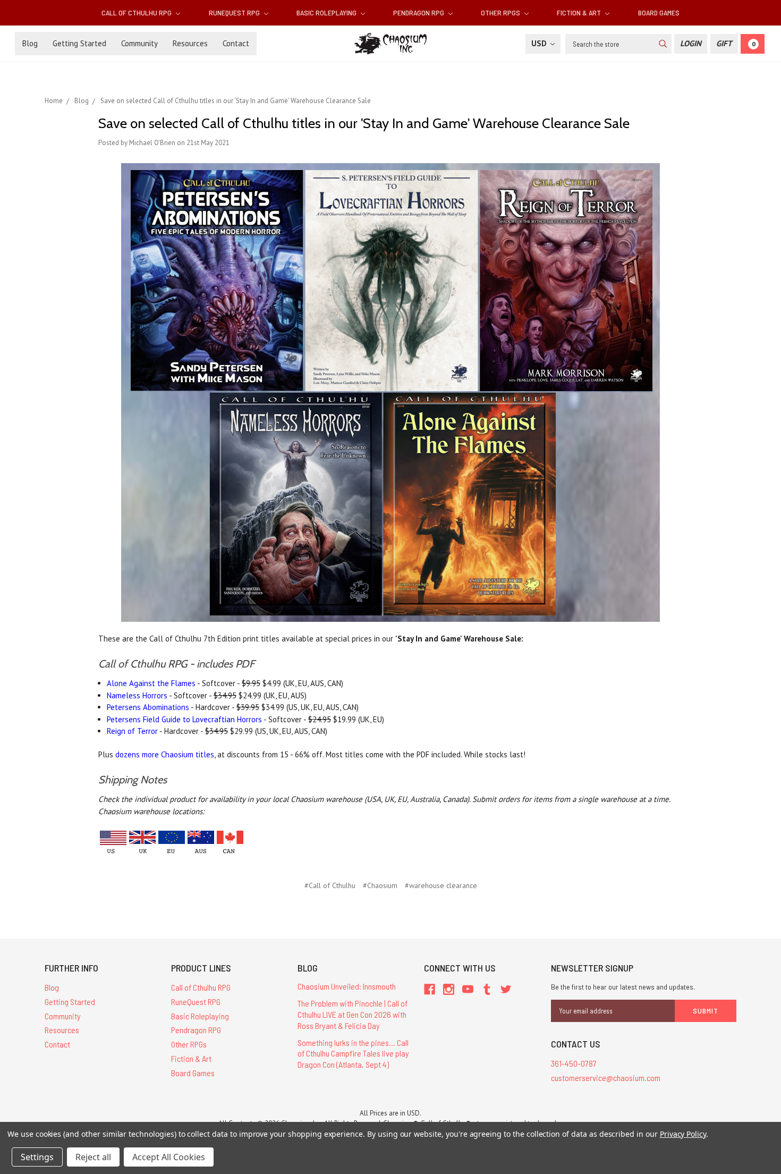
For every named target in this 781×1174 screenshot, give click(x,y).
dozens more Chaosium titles (164, 754)
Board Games (659, 12)
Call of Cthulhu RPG (137, 12)
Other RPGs (501, 12)
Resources (190, 43)
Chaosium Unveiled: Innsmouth (347, 986)
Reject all (93, 1157)
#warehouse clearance (441, 885)
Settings (37, 1157)
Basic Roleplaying (327, 12)
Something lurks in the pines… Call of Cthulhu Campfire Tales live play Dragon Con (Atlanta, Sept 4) (353, 1053)
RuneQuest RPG (235, 12)
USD (540, 43)
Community (139, 43)
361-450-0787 (574, 1063)
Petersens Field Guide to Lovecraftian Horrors (184, 719)
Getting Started (79, 43)
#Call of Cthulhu (329, 885)
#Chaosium (380, 885)
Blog (30, 43)
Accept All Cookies (168, 1157)
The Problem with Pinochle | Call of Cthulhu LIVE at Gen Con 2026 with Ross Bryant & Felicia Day (353, 1014)
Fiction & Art (579, 12)
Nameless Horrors (137, 695)
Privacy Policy (683, 1134)
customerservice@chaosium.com (605, 1077)
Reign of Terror (132, 731)
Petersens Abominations (148, 707)
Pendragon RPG (419, 12)
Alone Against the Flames (151, 683)
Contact (236, 43)
